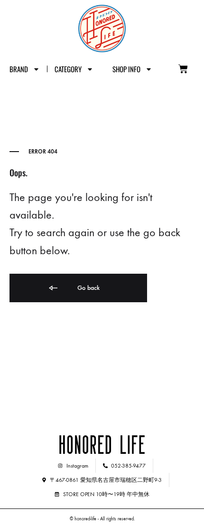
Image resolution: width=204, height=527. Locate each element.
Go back (87, 288)
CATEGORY (68, 69)
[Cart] (183, 68)
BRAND (18, 69)
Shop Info (126, 69)
